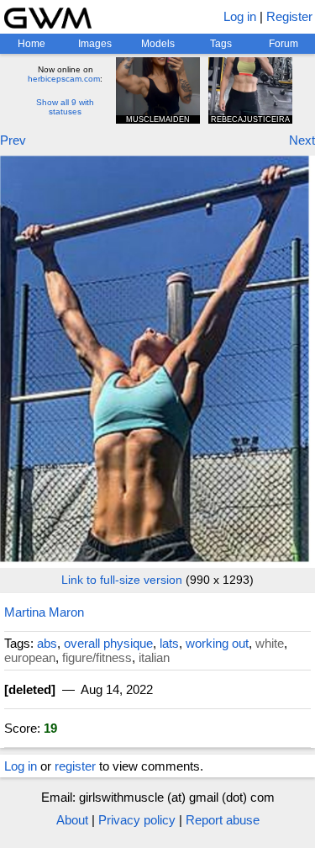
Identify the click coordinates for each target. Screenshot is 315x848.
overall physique (108, 643)
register (75, 766)
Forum (283, 44)
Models (158, 44)
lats (169, 643)
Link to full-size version (121, 579)
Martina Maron (44, 612)
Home (31, 44)
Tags (221, 44)
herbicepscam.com (64, 78)
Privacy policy (137, 820)
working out (217, 643)
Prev (13, 140)
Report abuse (223, 820)
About (72, 820)
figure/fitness (97, 657)
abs (47, 643)
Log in (239, 16)
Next (302, 140)
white (269, 643)
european (29, 657)
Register (289, 16)
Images (95, 44)
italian (154, 657)
